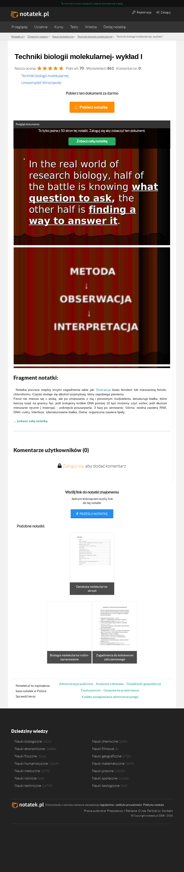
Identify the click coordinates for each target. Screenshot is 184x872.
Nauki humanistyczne (31, 763)
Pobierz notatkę (93, 107)
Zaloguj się (73, 465)
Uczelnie (41, 27)
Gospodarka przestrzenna (121, 690)
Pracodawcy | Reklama (122, 811)
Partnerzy (154, 811)
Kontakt (167, 811)
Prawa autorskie (95, 811)
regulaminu (107, 805)
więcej (119, 3)
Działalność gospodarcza (144, 684)
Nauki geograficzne (106, 756)
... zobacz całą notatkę (30, 421)
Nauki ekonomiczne (30, 749)
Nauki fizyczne (26, 756)
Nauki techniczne (28, 786)
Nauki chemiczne (105, 741)
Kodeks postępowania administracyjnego (110, 697)
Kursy (59, 27)
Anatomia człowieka (110, 684)
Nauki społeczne (104, 778)
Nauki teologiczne (106, 786)
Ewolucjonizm (91, 690)
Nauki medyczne (27, 771)
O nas (142, 811)
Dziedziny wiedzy (29, 731)
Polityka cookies (153, 805)
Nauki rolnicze (26, 778)
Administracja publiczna (76, 684)
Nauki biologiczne (28, 741)
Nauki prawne (103, 771)
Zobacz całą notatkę (92, 141)
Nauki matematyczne (108, 763)
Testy (74, 27)
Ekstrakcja (103, 390)
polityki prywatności (129, 805)
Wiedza (91, 27)
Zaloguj (165, 12)
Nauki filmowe (103, 749)
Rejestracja (143, 12)
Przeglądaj (19, 27)
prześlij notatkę (93, 514)
